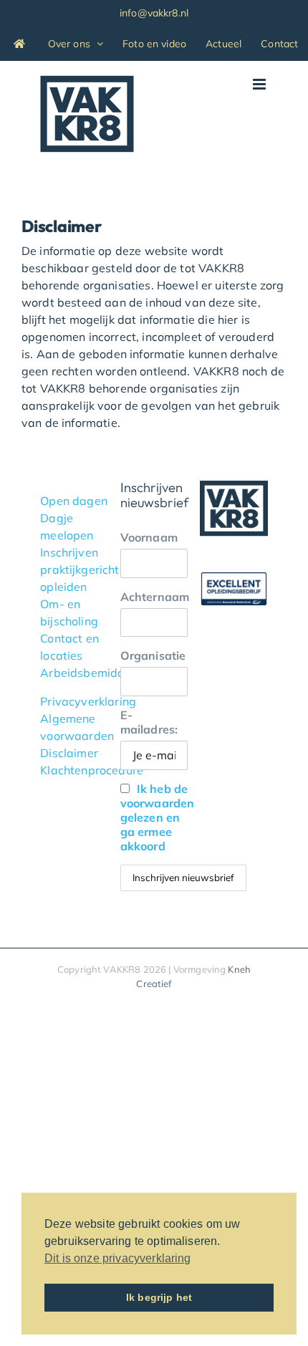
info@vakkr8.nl (154, 12)
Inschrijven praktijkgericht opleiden (79, 569)
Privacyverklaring (88, 701)
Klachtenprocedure (91, 770)
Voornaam (149, 537)
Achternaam (154, 597)
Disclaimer (69, 753)
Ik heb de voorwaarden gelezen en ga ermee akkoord (157, 817)
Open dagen (73, 501)
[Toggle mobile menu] (260, 84)
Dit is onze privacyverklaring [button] (117, 1258)
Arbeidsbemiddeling (95, 672)
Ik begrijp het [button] (159, 1297)
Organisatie (153, 655)
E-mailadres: (149, 722)
